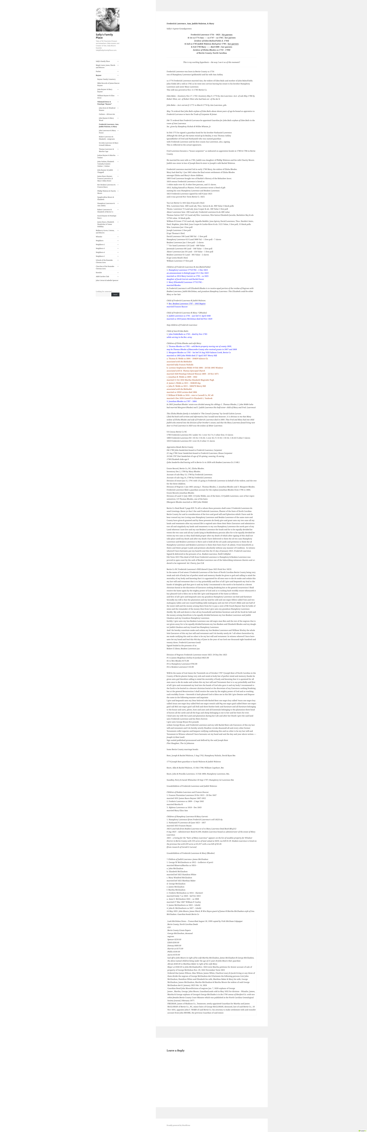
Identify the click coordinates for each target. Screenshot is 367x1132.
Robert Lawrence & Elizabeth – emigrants (107, 138)
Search (115, 294)
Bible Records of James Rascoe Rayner (108, 84)
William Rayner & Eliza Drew (105, 97)
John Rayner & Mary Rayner (104, 90)
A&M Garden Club (102, 276)
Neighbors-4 (100, 252)
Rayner (98, 75)
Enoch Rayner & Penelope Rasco (106, 217)
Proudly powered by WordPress (178, 1125)
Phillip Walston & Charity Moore (106, 192)
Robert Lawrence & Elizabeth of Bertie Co (105, 210)
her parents (233, 44)
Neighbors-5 (100, 256)
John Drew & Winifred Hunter (107, 109)
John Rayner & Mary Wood (106, 119)
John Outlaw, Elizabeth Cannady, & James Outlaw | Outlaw (105, 163)
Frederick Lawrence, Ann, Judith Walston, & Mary (109, 125)
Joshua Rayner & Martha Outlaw (106, 156)
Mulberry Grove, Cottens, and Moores (105, 231)
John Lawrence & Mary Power (107, 131)
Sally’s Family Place (103, 61)
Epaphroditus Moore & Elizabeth (105, 198)
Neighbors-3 (100, 248)
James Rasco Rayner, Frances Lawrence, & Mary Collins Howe (105, 178)
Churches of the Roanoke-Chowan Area (105, 267)
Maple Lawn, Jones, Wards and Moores (105, 66)
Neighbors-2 (100, 244)
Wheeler (99, 237)
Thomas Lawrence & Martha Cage (106, 150)
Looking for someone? (104, 291)
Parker (98, 71)
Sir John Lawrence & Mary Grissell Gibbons (108, 144)
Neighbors (99, 241)
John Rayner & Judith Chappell (105, 171)
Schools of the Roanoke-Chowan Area (104, 261)
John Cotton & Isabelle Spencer (107, 280)
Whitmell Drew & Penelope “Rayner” (104, 103)
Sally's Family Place (104, 36)
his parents (227, 34)
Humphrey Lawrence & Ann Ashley (106, 204)
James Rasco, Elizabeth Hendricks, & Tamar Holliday (105, 224)
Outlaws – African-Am (107, 114)
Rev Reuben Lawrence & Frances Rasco (106, 186)
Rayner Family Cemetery (106, 79)
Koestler (99, 272)
